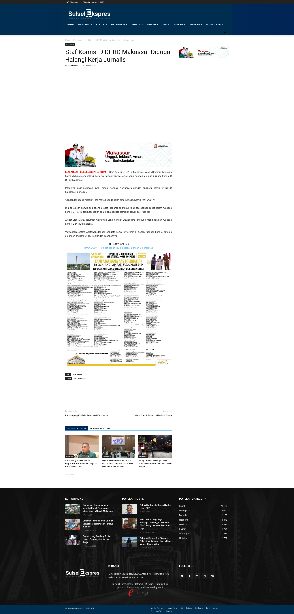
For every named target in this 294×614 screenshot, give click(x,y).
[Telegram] (89, 73)
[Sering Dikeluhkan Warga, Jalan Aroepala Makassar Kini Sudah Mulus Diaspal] (155, 446)
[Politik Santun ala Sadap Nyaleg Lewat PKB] (129, 509)
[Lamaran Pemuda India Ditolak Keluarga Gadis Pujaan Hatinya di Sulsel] (72, 524)
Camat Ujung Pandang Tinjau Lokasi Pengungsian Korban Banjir (97, 539)
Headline (69, 456)
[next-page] (72, 473)
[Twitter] (75, 73)
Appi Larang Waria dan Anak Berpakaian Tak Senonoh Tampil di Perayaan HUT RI (80, 463)
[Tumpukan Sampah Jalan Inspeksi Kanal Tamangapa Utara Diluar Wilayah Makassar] (72, 509)
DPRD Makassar (80, 378)
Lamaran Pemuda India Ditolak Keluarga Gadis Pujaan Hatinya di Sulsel (98, 523)
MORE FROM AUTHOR (100, 428)
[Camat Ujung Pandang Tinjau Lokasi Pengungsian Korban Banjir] (72, 540)
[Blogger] (182, 576)
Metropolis (78, 40)
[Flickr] (197, 576)
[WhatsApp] (82, 73)
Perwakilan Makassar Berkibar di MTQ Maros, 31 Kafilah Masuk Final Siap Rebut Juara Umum (117, 463)
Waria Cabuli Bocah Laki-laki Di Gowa (153, 415)
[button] (225, 31)
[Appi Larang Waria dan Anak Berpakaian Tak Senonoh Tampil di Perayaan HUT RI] (82, 446)
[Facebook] (68, 73)
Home (67, 40)
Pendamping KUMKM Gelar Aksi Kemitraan (86, 415)
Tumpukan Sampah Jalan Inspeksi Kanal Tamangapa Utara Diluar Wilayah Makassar (98, 508)
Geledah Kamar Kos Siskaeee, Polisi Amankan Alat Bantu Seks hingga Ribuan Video (155, 541)
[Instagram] (205, 576)
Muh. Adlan (77, 374)
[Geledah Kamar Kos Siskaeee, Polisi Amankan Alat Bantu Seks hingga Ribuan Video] (129, 542)
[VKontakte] (212, 576)
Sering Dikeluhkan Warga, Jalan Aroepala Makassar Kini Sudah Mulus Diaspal (155, 463)
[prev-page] (67, 473)
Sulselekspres (73, 65)
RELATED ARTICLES (76, 428)
